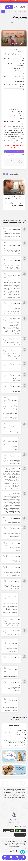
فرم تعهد (11, 859)
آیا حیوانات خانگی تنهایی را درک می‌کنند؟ (16, 745)
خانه (26, 11)
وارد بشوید (13, 719)
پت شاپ (17, 859)
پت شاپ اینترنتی (7, 792)
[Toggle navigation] (3, 7)
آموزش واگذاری (21, 11)
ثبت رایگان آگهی (9, 7)
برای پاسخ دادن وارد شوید (4, 230)
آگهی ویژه (5, 859)
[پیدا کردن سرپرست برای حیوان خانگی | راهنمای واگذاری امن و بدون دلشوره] (14, 187)
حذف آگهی (23, 859)
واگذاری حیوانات (13, 614)
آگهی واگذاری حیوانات (9, 50)
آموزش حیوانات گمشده (14, 19)
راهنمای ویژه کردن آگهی (19, 17)
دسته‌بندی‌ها (16, 7)
